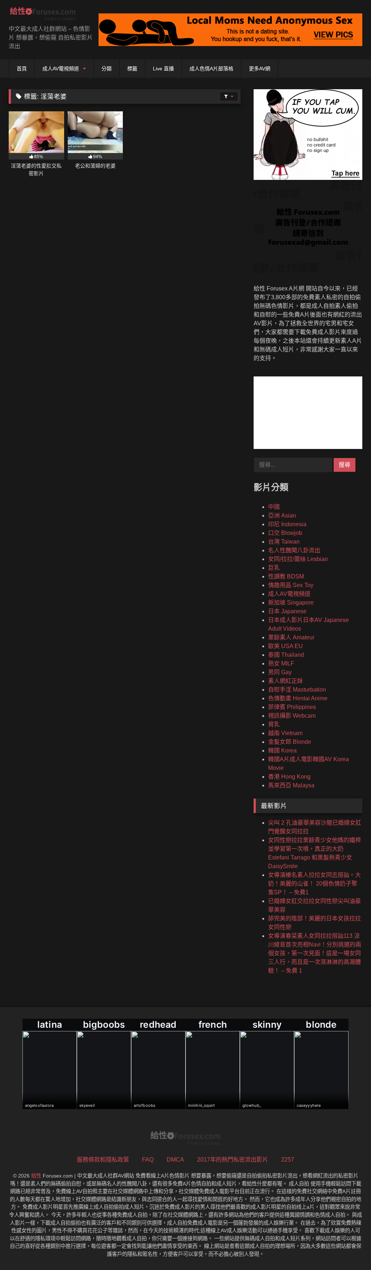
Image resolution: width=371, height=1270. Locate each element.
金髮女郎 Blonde (289, 742)
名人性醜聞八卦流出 (294, 550)
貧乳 (274, 724)
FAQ (148, 1159)
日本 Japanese (287, 611)
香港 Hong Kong (289, 777)
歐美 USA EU (285, 646)
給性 (36, 1176)
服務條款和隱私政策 (103, 1159)
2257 (287, 1159)
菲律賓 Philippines (292, 707)
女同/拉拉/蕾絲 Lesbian (298, 559)
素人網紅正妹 (285, 681)
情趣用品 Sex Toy (290, 585)
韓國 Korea (282, 750)
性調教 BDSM (286, 576)
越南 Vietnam (285, 733)
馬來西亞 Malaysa (291, 785)
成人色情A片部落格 (211, 68)
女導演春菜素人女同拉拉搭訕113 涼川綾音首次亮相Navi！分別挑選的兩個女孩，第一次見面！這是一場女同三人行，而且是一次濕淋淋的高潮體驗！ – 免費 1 (314, 953)
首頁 (22, 68)
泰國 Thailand (286, 655)
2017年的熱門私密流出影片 (232, 1159)
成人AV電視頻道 (60, 68)
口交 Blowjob (285, 533)
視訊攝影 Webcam (292, 716)
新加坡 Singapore (291, 602)
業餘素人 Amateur (291, 637)
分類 (106, 68)
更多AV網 (259, 68)
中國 (274, 507)
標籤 (132, 68)
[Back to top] (349, 1248)
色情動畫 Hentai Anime (298, 698)
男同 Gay (280, 672)
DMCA (175, 1159)
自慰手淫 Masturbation (297, 689)
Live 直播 (163, 68)
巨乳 (274, 568)
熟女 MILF (281, 663)
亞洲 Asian (282, 515)
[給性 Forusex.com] (46, 15)
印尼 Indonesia (287, 524)
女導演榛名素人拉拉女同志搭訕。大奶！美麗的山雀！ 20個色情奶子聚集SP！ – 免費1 (314, 883)
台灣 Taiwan (284, 542)
